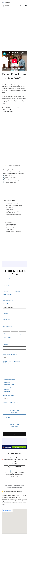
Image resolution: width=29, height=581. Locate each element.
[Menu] (26, 5)
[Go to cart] (21, 5)
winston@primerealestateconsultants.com (14, 465)
